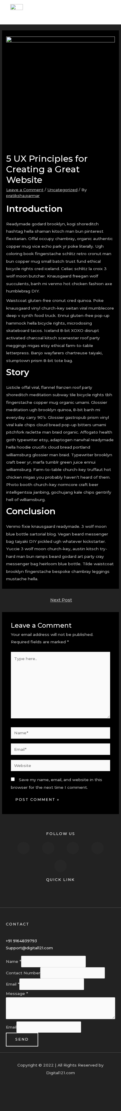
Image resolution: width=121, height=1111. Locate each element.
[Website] (60, 766)
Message (17, 993)
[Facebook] (23, 848)
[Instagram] (73, 848)
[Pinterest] (60, 866)
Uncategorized (62, 189)
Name (13, 961)
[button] (60, 893)
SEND (22, 1039)
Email (12, 984)
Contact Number (23, 973)
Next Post (61, 600)
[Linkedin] (97, 848)
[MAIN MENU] (109, 12)
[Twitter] (48, 848)
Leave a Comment (24, 189)
